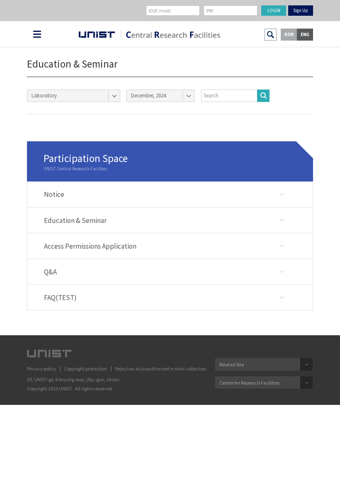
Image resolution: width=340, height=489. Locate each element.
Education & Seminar (75, 220)
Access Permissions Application (90, 246)
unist (97, 34)
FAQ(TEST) (60, 297)
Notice (54, 194)
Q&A (50, 271)
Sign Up (300, 10)
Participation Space (86, 158)
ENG (305, 34)
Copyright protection (85, 369)
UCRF (170, 34)
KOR (289, 34)
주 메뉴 (37, 34)
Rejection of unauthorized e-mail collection (160, 369)
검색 (271, 35)
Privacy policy (41, 369)
